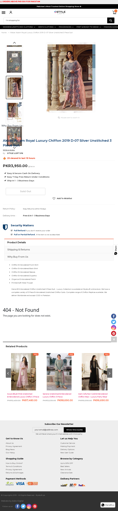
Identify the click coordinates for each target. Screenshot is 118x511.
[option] (70, 77)
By (4, 153)
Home (3, 32)
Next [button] (14, 148)
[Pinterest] (34, 506)
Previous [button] (14, 43)
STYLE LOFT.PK (15, 153)
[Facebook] (17, 506)
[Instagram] (29, 506)
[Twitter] (23, 506)
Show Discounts (74, 430)
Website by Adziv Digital (12, 501)
